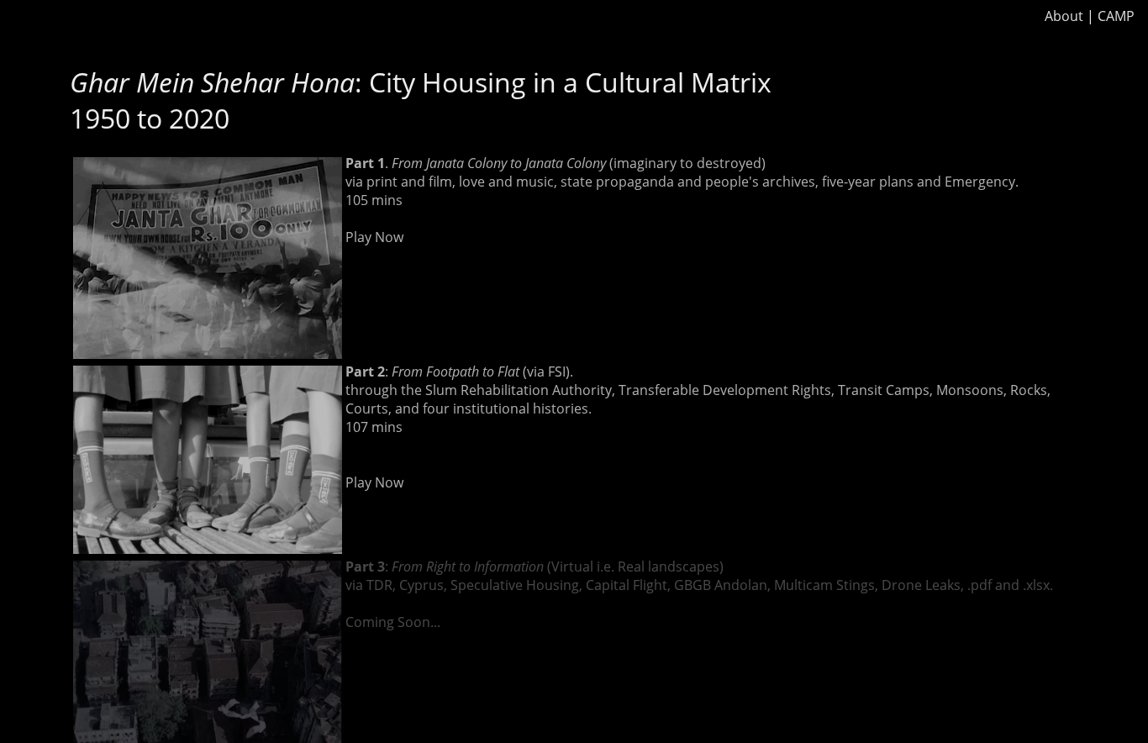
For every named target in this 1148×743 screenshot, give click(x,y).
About (1064, 16)
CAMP (1116, 16)
